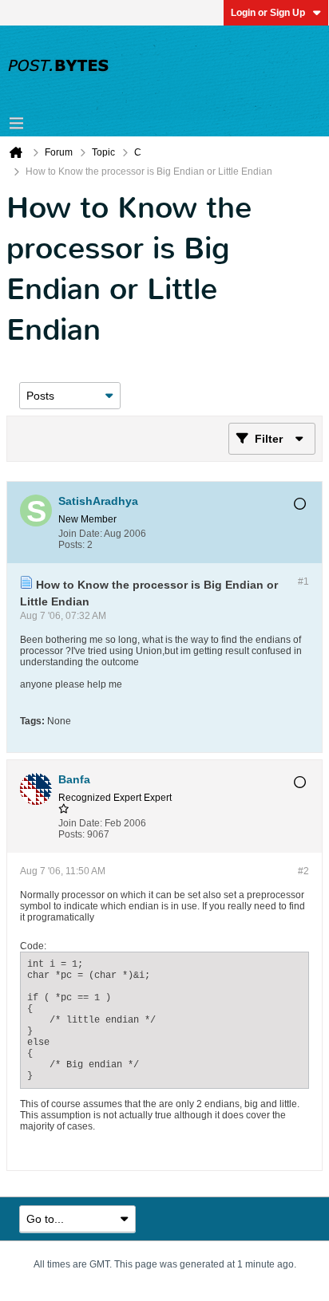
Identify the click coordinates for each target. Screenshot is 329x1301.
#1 (303, 581)
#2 (303, 871)
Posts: (71, 544)
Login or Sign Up (268, 12)
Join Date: (80, 533)
